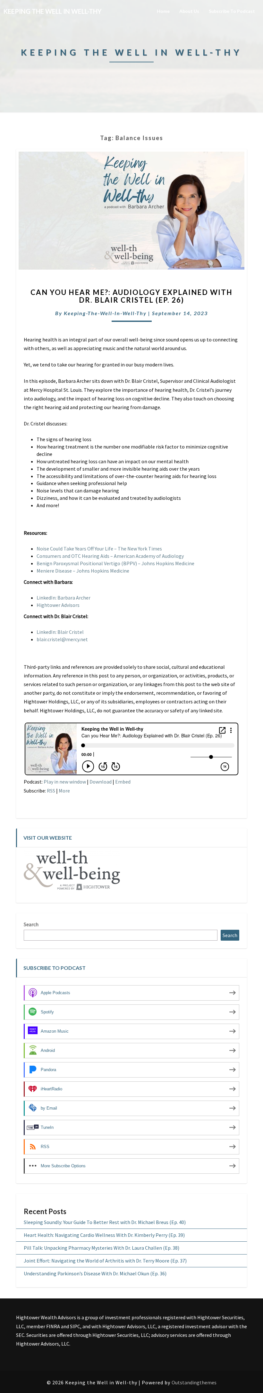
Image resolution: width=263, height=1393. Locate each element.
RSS (51, 790)
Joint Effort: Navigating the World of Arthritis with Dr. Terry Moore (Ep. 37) (105, 1260)
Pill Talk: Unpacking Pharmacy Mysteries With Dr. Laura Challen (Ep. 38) (101, 1248)
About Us (189, 11)
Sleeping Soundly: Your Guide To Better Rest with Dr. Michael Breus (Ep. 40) (105, 1222)
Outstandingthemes (194, 1382)
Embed (123, 781)
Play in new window (65, 781)
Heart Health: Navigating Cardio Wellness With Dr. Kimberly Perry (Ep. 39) (104, 1235)
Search (31, 924)
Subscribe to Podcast (232, 11)
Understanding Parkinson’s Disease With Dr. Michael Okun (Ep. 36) (95, 1273)
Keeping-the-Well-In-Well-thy (105, 313)
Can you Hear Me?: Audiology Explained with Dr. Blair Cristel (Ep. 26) (131, 296)
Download (100, 781)
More (64, 790)
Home (163, 11)
